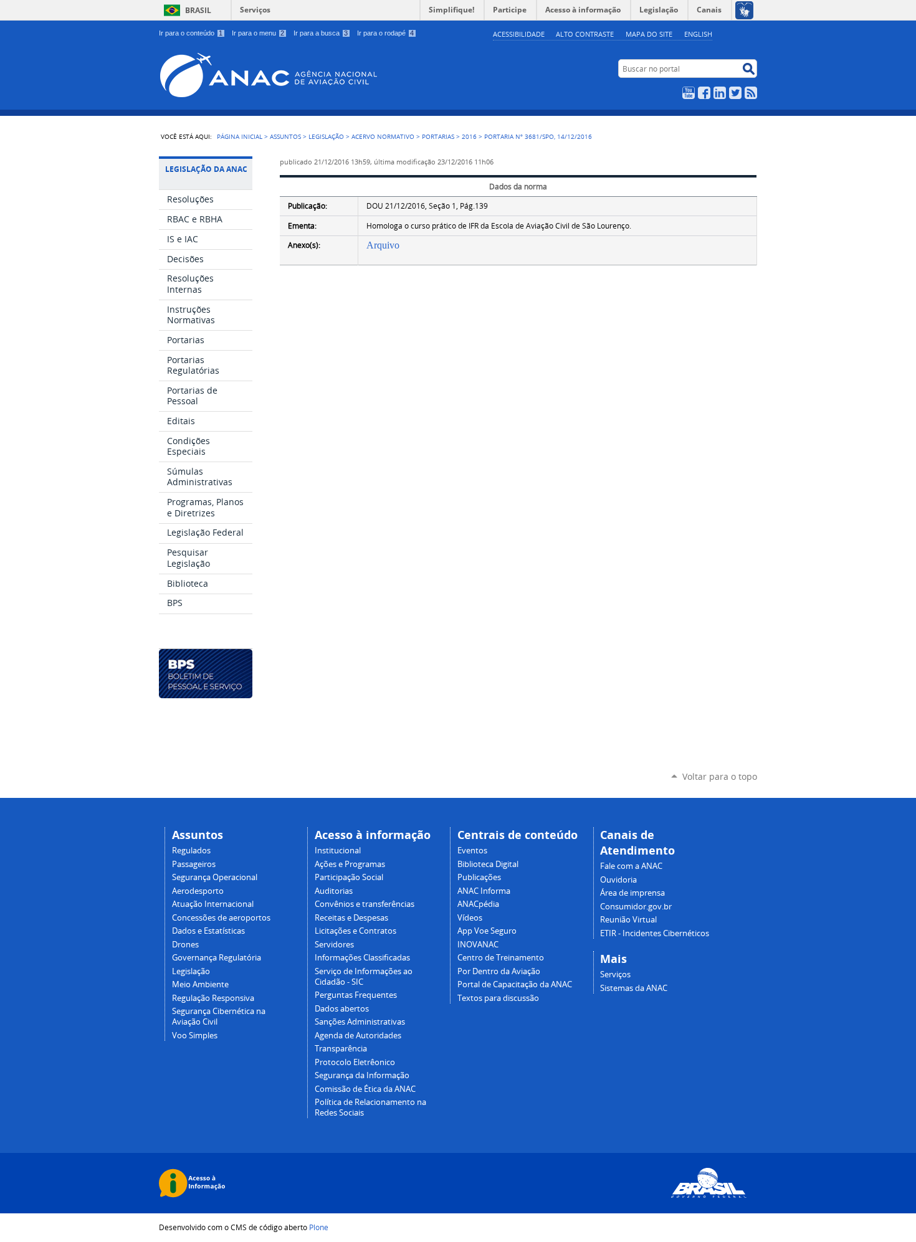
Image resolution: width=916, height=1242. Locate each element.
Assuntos (285, 136)
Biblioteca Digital (487, 864)
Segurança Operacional (214, 877)
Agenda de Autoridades (358, 1035)
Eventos (472, 850)
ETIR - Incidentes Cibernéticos (654, 933)
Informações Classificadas (362, 957)
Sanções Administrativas (360, 1022)
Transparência (341, 1048)
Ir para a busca (320, 33)
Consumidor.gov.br (636, 906)
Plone (318, 1227)
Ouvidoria (618, 880)
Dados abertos (342, 1008)
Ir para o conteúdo (190, 33)
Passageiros (194, 864)
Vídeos (469, 918)
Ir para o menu (258, 33)
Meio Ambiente (200, 984)
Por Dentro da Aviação (498, 971)
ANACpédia (478, 904)
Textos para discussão (498, 998)
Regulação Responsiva (213, 998)
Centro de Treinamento (500, 957)
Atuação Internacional (213, 904)
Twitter (735, 93)
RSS (751, 93)
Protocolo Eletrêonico (355, 1062)
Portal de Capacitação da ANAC (514, 984)
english (698, 34)
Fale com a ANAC (631, 866)
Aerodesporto (198, 891)
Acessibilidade (519, 34)
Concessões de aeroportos (221, 918)
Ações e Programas (350, 864)
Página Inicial (239, 136)
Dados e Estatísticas (208, 931)
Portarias (438, 136)
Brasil (198, 10)
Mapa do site (649, 34)
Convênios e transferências (364, 904)
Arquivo (382, 245)
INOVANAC (478, 944)
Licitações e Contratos (355, 931)
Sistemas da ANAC (633, 988)
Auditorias (334, 891)
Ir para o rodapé (385, 33)
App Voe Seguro (487, 931)
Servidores (334, 944)
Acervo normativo (382, 136)
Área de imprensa (632, 893)
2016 (469, 136)
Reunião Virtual (628, 919)
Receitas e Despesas (351, 918)
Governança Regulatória (216, 957)
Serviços (255, 9)
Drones (185, 944)
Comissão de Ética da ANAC (365, 1089)
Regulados (191, 850)
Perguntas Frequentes (356, 995)
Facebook (704, 93)
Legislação (326, 136)
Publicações (479, 877)
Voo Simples (194, 1035)
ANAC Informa (483, 891)
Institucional (338, 850)
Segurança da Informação (362, 1075)
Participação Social (349, 877)
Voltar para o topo (719, 776)
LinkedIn (719, 93)
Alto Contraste (585, 34)
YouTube (688, 93)
